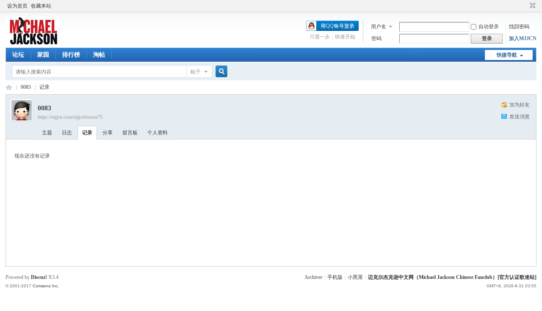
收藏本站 (41, 6)
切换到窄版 (531, 6)
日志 (67, 133)
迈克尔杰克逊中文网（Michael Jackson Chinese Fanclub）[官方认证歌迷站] (452, 277)
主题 (47, 133)
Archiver (313, 277)
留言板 (130, 133)
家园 (43, 55)
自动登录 (488, 27)
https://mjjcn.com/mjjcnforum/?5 (70, 117)
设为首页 (17, 6)
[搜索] (220, 71)
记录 (44, 87)
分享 (107, 133)
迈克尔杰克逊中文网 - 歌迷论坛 (9, 87)
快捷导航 (507, 55)
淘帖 (99, 55)
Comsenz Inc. (46, 286)
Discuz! (39, 277)
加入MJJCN (522, 38)
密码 (376, 38)
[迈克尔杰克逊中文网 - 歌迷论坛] (33, 43)
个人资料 (157, 133)
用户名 (378, 27)
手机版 (335, 277)
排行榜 (71, 55)
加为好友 (519, 105)
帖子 (196, 72)
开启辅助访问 (525, 6)
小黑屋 (355, 277)
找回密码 (519, 27)
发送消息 (519, 117)
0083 (26, 87)
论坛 (18, 55)
